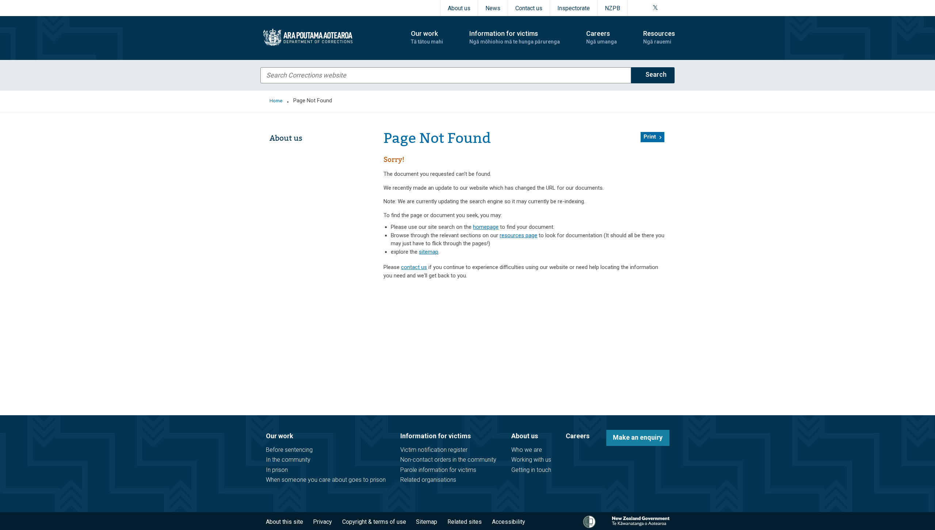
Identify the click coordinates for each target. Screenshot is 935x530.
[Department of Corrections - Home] (329, 37)
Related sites (464, 521)
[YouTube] (663, 8)
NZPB (612, 8)
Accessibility (508, 521)
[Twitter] (655, 8)
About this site (284, 521)
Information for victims (435, 436)
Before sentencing (289, 449)
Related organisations (428, 479)
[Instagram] (646, 8)
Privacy (322, 521)
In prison (277, 469)
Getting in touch (531, 469)
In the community (288, 459)
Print (650, 136)
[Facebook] (637, 8)
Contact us (528, 8)
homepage (486, 227)
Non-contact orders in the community (448, 459)
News (492, 8)
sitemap (428, 252)
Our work (279, 436)
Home (276, 100)
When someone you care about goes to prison (326, 479)
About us (459, 8)
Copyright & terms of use (374, 521)
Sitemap (426, 521)
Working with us (531, 459)
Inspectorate (573, 8)
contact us (414, 267)
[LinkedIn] (672, 8)
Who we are (526, 449)
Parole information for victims (438, 469)
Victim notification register (434, 449)
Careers (577, 436)
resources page (518, 235)
